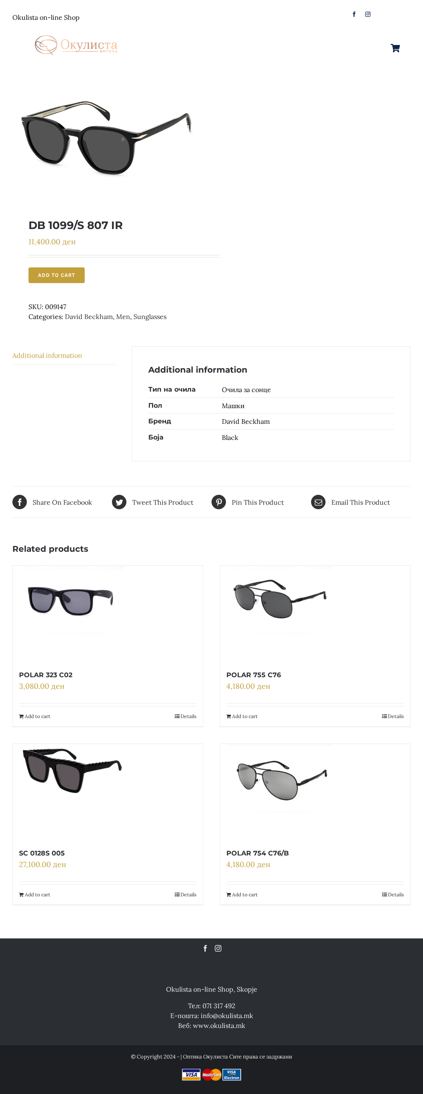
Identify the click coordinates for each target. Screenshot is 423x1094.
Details (189, 716)
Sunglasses (149, 316)
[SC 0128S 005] (72, 791)
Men (123, 316)
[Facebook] (205, 948)
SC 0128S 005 (42, 853)
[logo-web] (77, 32)
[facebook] (354, 14)
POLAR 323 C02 (45, 675)
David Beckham (89, 316)
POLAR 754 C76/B (257, 853)
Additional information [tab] (47, 355)
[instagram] (368, 14)
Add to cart (56, 275)
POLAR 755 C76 (253, 675)
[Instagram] (218, 948)
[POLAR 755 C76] (279, 613)
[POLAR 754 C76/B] (279, 791)
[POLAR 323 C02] (72, 613)
